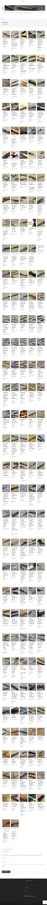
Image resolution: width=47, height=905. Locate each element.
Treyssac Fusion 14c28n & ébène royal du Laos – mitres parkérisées (15, 525)
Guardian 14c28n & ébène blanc (14, 349)
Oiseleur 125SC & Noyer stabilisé (5, 304)
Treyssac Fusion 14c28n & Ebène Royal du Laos (31, 522)
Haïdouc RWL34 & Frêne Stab (23, 137)
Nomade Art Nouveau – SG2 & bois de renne (15, 43)
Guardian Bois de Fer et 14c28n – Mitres (40, 575)
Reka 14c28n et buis (31, 421)
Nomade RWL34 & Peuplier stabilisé (40, 185)
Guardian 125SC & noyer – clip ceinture (23, 395)
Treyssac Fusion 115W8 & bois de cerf (5, 373)
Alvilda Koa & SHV (23, 206)
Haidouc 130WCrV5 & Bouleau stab (6, 90)
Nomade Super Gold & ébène (23, 258)
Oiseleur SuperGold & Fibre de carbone (6, 208)
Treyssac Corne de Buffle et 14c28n (31, 718)
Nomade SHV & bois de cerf (32, 137)
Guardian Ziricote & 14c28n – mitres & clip (32, 575)
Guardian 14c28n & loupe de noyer (40, 349)
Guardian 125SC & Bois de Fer (40, 496)
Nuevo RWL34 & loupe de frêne (22, 162)
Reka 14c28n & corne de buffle (40, 550)
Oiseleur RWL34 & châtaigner (15, 113)
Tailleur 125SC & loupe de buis (5, 114)
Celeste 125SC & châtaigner (23, 89)
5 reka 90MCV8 (14, 716)
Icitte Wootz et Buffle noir (32, 280)
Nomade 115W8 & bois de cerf (14, 259)
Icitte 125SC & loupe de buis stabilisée (40, 373)
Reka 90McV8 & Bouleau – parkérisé (40, 473)
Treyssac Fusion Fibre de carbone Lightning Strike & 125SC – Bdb (14, 449)
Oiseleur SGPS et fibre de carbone (5, 281)
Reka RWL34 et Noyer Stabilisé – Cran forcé (23, 783)
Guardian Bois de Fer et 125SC (40, 645)
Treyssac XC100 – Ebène (5, 693)
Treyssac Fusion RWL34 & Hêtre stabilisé (14, 91)
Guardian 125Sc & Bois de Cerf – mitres (5, 670)
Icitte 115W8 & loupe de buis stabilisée (14, 395)
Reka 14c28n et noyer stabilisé (31, 694)
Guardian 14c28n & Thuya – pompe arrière (31, 646)
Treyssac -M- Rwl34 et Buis (32, 738)
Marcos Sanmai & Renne (31, 41)
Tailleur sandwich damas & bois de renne (23, 115)
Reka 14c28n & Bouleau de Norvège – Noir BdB (15, 695)
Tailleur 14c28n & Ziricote (40, 394)
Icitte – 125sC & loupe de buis (5, 574)
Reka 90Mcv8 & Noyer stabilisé (32, 783)
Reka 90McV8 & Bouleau (6, 717)
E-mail (3, 866)
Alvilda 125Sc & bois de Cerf (31, 162)
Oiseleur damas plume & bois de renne (40, 208)
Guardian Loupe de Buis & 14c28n (23, 304)
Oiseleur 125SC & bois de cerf (14, 327)
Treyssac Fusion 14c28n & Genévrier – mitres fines (32, 497)
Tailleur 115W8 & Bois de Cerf (5, 185)
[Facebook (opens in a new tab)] (23, 1)
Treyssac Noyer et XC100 (40, 761)
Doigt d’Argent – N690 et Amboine (6, 835)
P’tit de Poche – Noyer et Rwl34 (14, 834)
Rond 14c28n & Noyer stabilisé (40, 621)
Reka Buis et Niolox (40, 737)
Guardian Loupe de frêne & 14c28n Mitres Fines (40, 423)
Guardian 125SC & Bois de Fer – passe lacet (6, 551)
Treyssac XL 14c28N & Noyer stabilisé (32, 550)
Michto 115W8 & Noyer (31, 207)
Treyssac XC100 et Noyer (40, 717)
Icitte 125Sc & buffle (31, 472)
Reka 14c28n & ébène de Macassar (14, 621)
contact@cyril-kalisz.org (29, 896)
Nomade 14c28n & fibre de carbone (31, 259)
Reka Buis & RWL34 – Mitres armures (15, 783)
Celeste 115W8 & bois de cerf (14, 66)
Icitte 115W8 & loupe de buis (31, 349)
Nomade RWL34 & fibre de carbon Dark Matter (40, 43)
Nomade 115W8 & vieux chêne (5, 259)
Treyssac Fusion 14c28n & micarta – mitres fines (5, 447)
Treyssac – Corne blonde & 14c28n (6, 598)
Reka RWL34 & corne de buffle (14, 185)
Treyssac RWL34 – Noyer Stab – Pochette (41, 805)
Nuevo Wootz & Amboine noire (5, 42)
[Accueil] (2, 24)
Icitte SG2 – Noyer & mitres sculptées (6, 473)
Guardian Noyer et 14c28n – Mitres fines (40, 599)
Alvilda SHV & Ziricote (14, 229)
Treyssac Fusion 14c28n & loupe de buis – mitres (5, 328)
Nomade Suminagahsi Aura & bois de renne (41, 115)
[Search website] (44, 18)
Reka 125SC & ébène (31, 597)
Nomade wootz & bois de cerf (40, 234)
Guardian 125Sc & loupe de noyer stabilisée (23, 599)
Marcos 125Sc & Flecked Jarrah (31, 90)
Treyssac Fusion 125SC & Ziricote (40, 162)
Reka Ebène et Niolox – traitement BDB (23, 740)
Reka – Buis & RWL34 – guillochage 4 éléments (23, 807)
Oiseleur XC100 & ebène (14, 207)
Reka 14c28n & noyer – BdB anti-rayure (40, 670)
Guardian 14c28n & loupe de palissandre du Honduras (6, 497)
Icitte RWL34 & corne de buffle (31, 114)
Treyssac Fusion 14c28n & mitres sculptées (23, 522)
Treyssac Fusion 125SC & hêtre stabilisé (22, 282)
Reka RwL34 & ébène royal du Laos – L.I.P (22, 622)
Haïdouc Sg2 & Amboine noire (14, 141)
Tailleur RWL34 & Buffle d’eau (22, 42)
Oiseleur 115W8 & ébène (22, 326)
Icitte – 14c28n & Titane (14, 573)
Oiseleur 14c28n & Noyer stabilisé (40, 304)
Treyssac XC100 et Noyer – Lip (22, 718)
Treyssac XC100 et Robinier (5, 761)
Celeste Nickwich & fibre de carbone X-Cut (6, 67)
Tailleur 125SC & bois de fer (15, 421)
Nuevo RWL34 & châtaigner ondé (41, 66)
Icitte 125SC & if (14, 279)
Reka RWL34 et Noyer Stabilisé (40, 694)
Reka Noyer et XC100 (5, 738)
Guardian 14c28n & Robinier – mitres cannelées (23, 646)
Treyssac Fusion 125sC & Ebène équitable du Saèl (40, 522)
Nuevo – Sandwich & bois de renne (40, 138)
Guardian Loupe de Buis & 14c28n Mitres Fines (14, 551)
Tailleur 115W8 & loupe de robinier (31, 395)
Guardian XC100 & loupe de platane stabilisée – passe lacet (5, 397)
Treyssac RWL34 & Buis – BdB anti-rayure (6, 646)
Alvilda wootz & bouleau (5, 137)
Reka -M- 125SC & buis (14, 644)
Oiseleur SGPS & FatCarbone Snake (32, 327)
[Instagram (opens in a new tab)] (24, 1)
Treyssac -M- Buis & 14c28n (23, 495)
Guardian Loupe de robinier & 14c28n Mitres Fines (6, 522)
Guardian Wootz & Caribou (40, 280)
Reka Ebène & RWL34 (14, 761)
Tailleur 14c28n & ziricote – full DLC (40, 327)
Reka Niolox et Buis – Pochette (31, 805)
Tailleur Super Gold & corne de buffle (6, 422)
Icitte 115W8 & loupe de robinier (22, 349)
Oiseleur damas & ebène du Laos (14, 304)
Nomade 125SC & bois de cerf (5, 234)
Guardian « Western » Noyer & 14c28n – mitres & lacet (23, 575)
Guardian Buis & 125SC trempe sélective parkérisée (23, 551)
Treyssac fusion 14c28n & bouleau (14, 372)
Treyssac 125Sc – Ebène (40, 445)
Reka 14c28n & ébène (14, 472)
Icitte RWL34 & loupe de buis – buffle (5, 350)
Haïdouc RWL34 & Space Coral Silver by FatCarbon (23, 67)
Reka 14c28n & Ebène (31, 371)
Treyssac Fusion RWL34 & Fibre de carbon (40, 91)
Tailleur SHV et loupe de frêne (5, 162)
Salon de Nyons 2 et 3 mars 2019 (23, 372)
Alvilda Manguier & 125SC (23, 229)
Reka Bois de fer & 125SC (14, 165)
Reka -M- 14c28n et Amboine (5, 804)
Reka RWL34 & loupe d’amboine (32, 446)
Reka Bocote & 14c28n (31, 668)
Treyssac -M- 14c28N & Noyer (15, 804)
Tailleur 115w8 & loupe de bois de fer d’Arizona (32, 305)
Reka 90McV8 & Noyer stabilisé (23, 694)
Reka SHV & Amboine (23, 183)
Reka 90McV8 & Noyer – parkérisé (6, 621)
